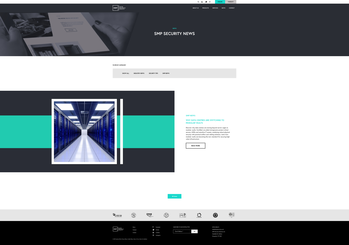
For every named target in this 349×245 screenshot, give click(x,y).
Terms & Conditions (143, 239)
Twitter (157, 230)
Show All (125, 73)
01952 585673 (215, 227)
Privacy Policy (124, 239)
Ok (194, 231)
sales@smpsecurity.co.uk (218, 229)
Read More (195, 146)
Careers (134, 232)
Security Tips (153, 73)
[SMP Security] (119, 8)
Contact (135, 230)
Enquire (220, 1)
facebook (209, 2)
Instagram (158, 235)
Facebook (158, 227)
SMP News (166, 73)
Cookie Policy (130, 239)
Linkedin (158, 232)
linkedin (202, 2)
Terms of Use (136, 239)
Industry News (139, 73)
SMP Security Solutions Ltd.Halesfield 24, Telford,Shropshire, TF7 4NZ (218, 234)
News (134, 227)
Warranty (231, 1)
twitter (206, 2)
